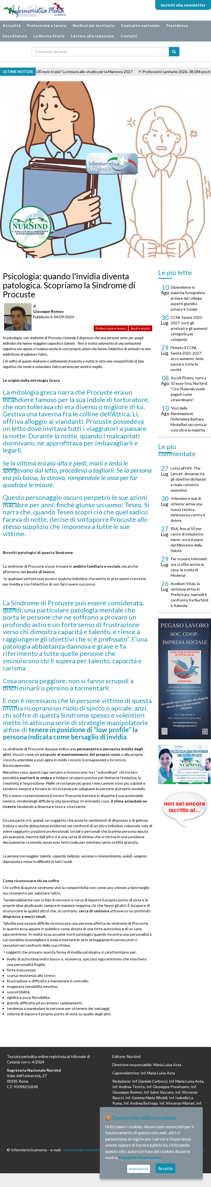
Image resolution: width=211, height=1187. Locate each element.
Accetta (165, 1168)
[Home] (31, 10)
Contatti (129, 36)
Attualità (12, 26)
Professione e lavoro (46, 26)
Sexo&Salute (15, 36)
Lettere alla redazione (92, 36)
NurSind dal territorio (94, 26)
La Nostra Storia (49, 36)
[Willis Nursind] (184, 764)
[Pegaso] (184, 678)
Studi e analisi (140, 328)
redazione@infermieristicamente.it (91, 1149)
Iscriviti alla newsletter (183, 4)
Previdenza (177, 26)
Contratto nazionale (140, 26)
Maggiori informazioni (140, 1157)
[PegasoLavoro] (184, 810)
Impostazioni (138, 1169)
